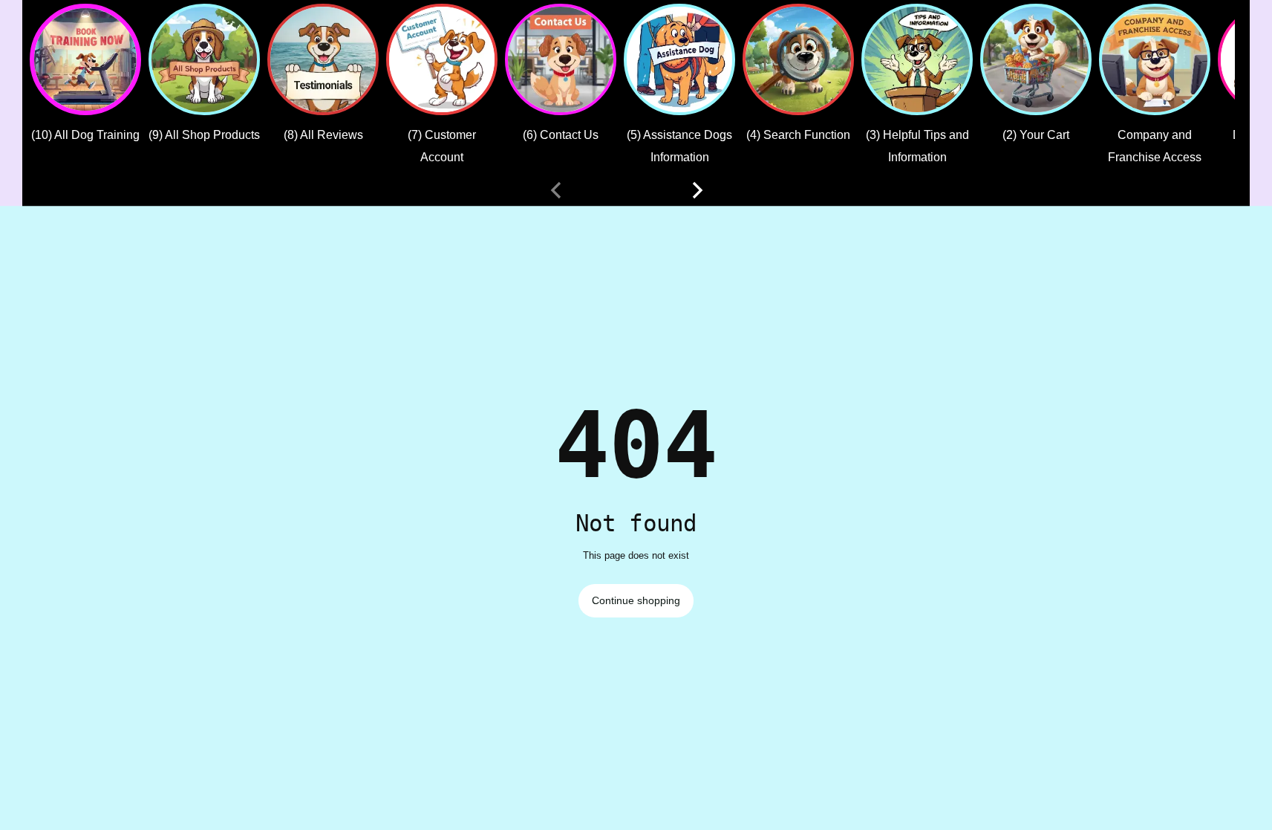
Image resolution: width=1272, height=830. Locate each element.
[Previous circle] (556, 190)
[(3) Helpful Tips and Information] (917, 59)
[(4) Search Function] (798, 59)
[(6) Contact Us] (560, 59)
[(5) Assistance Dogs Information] (679, 59)
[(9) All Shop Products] (204, 59)
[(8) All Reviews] (323, 59)
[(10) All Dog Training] (85, 59)
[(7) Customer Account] (442, 59)
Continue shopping (636, 600)
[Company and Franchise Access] (1154, 59)
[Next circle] (697, 190)
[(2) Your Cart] (1036, 59)
